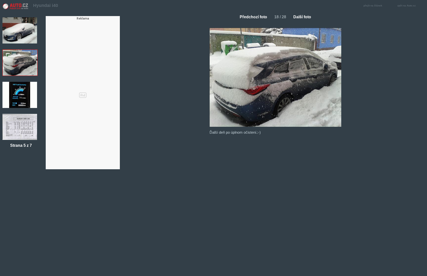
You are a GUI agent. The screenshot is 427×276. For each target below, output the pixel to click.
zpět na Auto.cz (406, 5)
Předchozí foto (253, 17)
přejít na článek (372, 5)
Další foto (302, 17)
